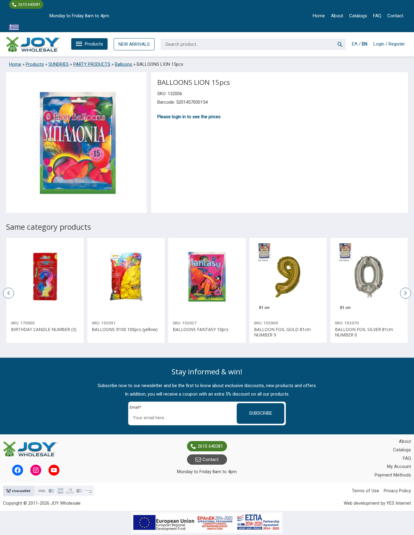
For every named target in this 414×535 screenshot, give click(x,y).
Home (319, 15)
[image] (45, 276)
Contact (395, 15)
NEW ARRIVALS (134, 44)
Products (94, 44)
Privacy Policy (397, 490)
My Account (399, 466)
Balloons (123, 64)
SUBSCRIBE (260, 413)
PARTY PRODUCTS (91, 64)
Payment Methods (393, 475)
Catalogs (358, 15)
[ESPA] (207, 522)
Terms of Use (365, 490)
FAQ (377, 15)
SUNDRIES (58, 64)
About (337, 15)
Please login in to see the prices (189, 116)
